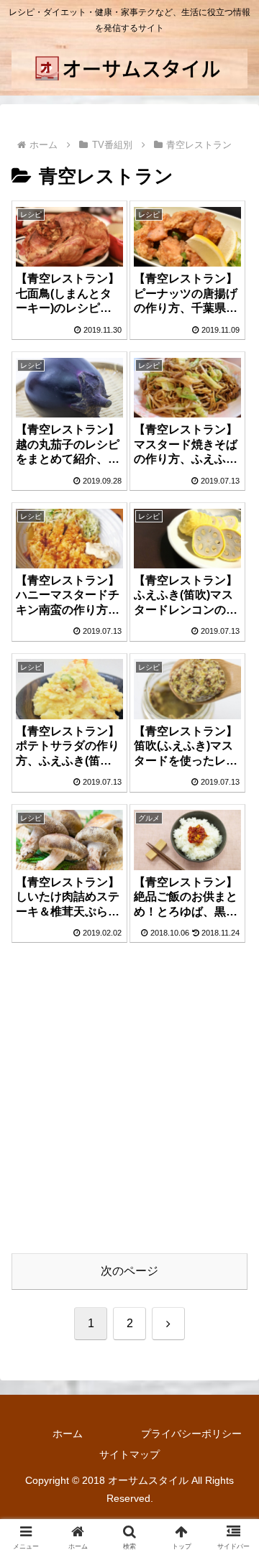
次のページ (129, 1271)
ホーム (68, 1433)
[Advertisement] (129, 1106)
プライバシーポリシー (191, 1433)
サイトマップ (129, 1454)
